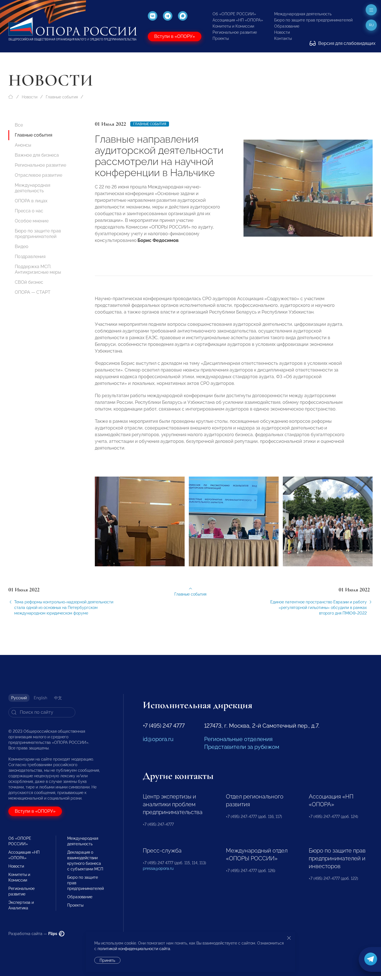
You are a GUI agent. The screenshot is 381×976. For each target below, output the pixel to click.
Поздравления (30, 256)
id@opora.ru (158, 739)
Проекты (221, 38)
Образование (286, 26)
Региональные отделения (238, 739)
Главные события (62, 97)
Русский (19, 698)
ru (371, 25)
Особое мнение (32, 221)
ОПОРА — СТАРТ (32, 292)
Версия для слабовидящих (346, 43)
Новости (282, 32)
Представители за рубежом (241, 747)
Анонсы (23, 145)
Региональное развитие (235, 32)
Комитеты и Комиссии (233, 26)
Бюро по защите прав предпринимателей (313, 20)
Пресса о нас (29, 210)
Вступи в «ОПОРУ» (174, 36)
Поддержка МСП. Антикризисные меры (38, 269)
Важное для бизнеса (37, 155)
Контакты (283, 38)
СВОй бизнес (29, 282)
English (40, 698)
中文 (58, 698)
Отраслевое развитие (38, 175)
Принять (107, 960)
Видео (21, 246)
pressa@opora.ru (158, 868)
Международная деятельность (303, 14)
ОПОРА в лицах (31, 200)
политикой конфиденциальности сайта (134, 948)
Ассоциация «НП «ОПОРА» (238, 20)
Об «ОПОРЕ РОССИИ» (234, 14)
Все (19, 125)
